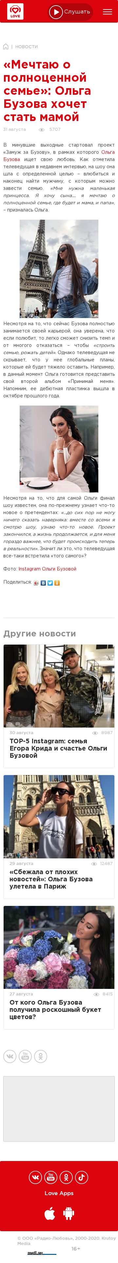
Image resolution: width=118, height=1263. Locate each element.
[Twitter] (50, 581)
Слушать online (77, 12)
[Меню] (107, 11)
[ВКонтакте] (43, 581)
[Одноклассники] (57, 581)
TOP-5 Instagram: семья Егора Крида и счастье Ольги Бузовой (58, 749)
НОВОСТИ (26, 47)
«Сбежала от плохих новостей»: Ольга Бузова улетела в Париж (51, 880)
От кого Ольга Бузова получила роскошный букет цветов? (55, 1010)
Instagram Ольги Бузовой (47, 569)
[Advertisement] (59, 1109)
